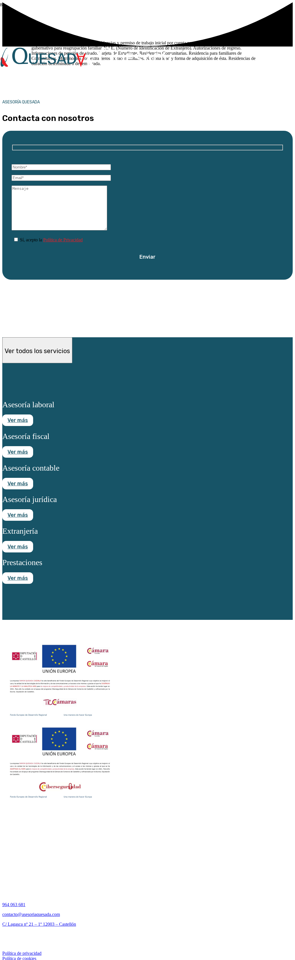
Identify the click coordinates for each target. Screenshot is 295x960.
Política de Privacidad (63, 239)
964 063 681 (13, 904)
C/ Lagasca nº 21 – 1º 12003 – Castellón (39, 924)
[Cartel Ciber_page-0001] (60, 801)
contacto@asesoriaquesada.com (31, 914)
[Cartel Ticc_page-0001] (60, 719)
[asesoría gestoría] (86, 98)
